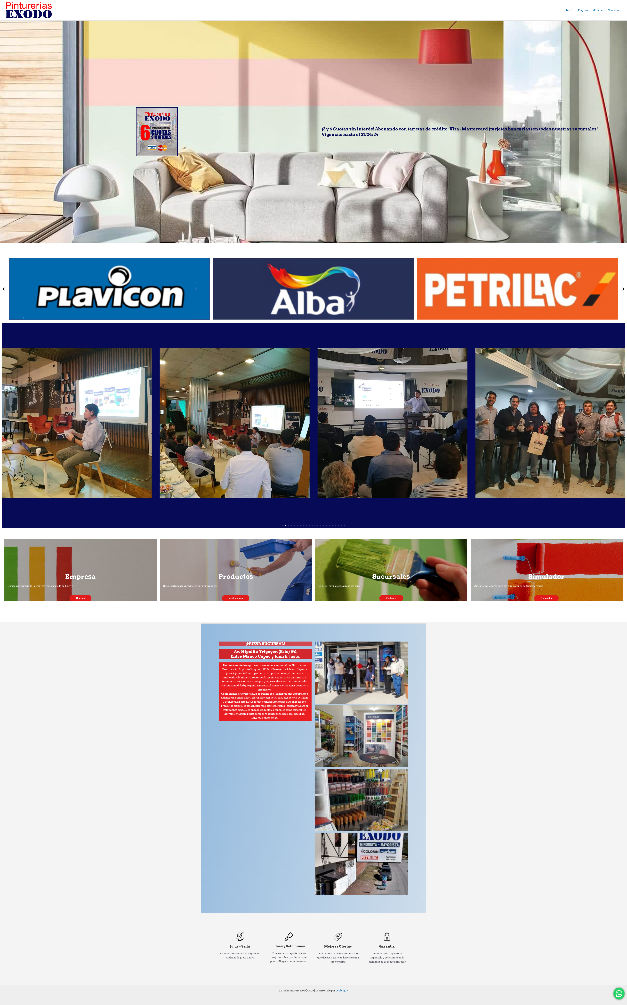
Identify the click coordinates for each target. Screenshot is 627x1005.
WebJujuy (342, 990)
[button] (4, 289)
